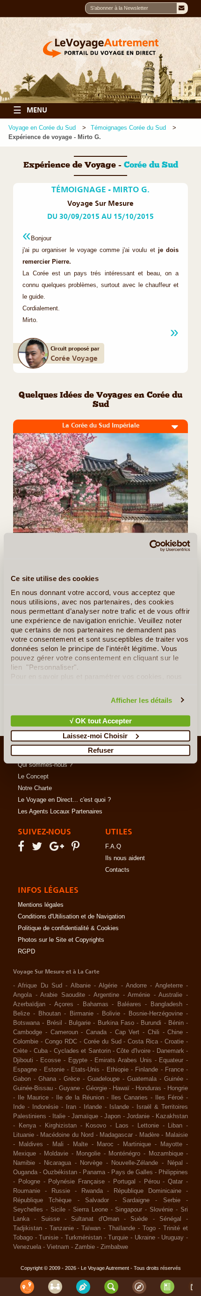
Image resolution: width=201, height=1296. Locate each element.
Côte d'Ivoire (133, 1051)
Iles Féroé (169, 1097)
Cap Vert (127, 1032)
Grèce (72, 1079)
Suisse (50, 1219)
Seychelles (28, 1209)
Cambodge (27, 1032)
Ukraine (145, 1237)
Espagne (25, 1069)
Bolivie (111, 1013)
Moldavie (56, 1153)
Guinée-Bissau (33, 1088)
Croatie (174, 1041)
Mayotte (171, 1144)
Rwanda (92, 1191)
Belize (21, 1013)
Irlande (93, 1107)
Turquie (118, 1237)
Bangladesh (166, 1004)
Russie (60, 1191)
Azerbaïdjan (29, 1004)
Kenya (27, 1125)
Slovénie (161, 1209)
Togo (149, 1228)
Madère (149, 1135)
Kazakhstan (172, 1116)
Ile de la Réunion (80, 1097)
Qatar (175, 1181)
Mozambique (166, 1153)
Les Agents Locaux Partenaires (60, 811)
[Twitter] (38, 848)
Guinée (173, 1079)
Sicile (57, 1209)
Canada (96, 1032)
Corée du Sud (103, 1041)
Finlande (146, 1069)
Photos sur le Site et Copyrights (61, 940)
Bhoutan (49, 1013)
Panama (94, 1172)
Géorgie (96, 1088)
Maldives (31, 1144)
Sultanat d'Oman (95, 1219)
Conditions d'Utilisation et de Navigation (71, 916)
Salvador (97, 1200)
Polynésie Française (76, 1181)
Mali (58, 1144)
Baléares (129, 1004)
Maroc (105, 1144)
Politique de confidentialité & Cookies (68, 928)
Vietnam (58, 1247)
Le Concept (33, 776)
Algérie (108, 985)
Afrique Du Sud (40, 985)
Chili (153, 1032)
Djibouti (23, 1060)
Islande (119, 1107)
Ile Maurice (33, 1097)
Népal (175, 1163)
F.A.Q (113, 846)
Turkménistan (83, 1237)
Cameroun (64, 1032)
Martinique (137, 1144)
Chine (175, 1032)
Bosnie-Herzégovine (156, 1013)
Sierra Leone (90, 1209)
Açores (63, 1004)
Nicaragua (57, 1163)
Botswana (26, 1023)
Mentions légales (41, 905)
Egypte (77, 1060)
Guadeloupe (103, 1079)
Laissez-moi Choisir (95, 735)
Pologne (29, 1181)
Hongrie (177, 1088)
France (174, 1069)
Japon (112, 1116)
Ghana (47, 1079)
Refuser (101, 750)
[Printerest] (77, 848)
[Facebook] (22, 848)
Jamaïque (85, 1116)
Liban (175, 1125)
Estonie (54, 1069)
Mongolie (88, 1153)
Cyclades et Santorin (82, 1051)
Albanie (81, 985)
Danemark (170, 1051)
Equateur (171, 1060)
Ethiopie (118, 1069)
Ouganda (25, 1172)
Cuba (41, 1051)
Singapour (128, 1209)
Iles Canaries (129, 1097)
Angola (22, 995)
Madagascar (116, 1135)
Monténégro (124, 1153)
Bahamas (95, 1004)
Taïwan (90, 1228)
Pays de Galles (132, 1172)
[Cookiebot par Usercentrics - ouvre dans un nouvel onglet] (149, 545)
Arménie (139, 995)
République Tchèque (42, 1200)
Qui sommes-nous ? (45, 765)
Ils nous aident (125, 858)
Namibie (24, 1163)
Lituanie (23, 1135)
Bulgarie (80, 1023)
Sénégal (170, 1219)
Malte (80, 1144)
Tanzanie (62, 1228)
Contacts (117, 870)
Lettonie (148, 1125)
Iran (71, 1107)
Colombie (25, 1041)
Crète (20, 1051)
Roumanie (26, 1191)
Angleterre (169, 985)
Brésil (54, 1023)
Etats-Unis (85, 1069)
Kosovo (96, 1125)
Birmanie (81, 1013)
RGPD (26, 951)
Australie (170, 995)
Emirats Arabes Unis (122, 1060)
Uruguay (172, 1237)
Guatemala (142, 1079)
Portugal (124, 1181)
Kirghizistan (61, 1125)
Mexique (24, 1153)
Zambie (85, 1247)
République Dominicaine (147, 1191)
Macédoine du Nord (66, 1135)
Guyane (69, 1088)
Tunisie (48, 1237)
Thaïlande (121, 1228)
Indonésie (45, 1107)
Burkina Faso (116, 1023)
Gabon (22, 1079)
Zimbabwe (114, 1247)
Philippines (173, 1172)
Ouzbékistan (60, 1172)
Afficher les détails (141, 700)
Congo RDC (61, 1041)
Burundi (151, 1023)
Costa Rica (143, 1041)
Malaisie (176, 1135)
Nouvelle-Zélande (134, 1163)
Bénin (176, 1023)
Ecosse (50, 1060)
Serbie (171, 1200)
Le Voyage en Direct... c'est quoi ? (64, 800)
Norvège (91, 1163)
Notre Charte (35, 788)
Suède (139, 1219)
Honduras (148, 1088)
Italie (58, 1116)
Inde (19, 1107)
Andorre (136, 985)
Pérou (152, 1181)
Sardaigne (136, 1200)
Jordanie (138, 1116)
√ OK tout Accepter (101, 721)
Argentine (106, 995)
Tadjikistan (27, 1228)
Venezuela (27, 1247)
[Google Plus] (58, 848)
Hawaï (121, 1088)
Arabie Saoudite (62, 995)
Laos (122, 1125)
